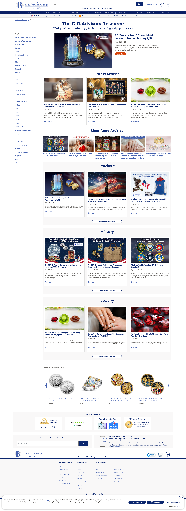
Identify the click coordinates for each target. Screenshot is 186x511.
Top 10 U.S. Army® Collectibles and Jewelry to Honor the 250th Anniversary (63, 266)
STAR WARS (19, 141)
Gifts (19, 12)
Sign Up (83, 443)
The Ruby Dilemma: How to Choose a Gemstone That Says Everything (149, 335)
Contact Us (62, 477)
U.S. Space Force (21, 127)
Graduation (18, 69)
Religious (18, 156)
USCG (17, 123)
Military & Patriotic (125, 12)
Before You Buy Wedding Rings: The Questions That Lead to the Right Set (106, 335)
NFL (130, 16)
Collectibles (99, 478)
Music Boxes (117, 475)
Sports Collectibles (119, 466)
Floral (17, 58)
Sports (17, 159)
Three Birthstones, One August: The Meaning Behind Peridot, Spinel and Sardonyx (148, 105)
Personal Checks (71, 16)
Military (17, 105)
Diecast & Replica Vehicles (101, 16)
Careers (79, 469)
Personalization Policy (65, 474)
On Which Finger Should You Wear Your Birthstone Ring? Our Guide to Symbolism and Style (133, 155)
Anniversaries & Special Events (25, 37)
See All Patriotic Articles (107, 221)
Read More (120, 54)
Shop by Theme (118, 482)
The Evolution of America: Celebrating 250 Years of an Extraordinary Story (107, 200)
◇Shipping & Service (64, 483)
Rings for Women (118, 472)
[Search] (139, 4)
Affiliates (80, 475)
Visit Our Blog (81, 488)
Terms (163, 445)
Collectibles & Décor (54, 12)
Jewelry (17, 98)
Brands (17, 48)
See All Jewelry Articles (107, 356)
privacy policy (48, 500)
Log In (161, 6)
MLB (136, 16)
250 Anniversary (40, 16)
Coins (88, 12)
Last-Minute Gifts (21, 101)
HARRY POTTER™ (120, 16)
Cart (168, 6)
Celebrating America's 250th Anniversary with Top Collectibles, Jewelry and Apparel (148, 200)
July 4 (17, 87)
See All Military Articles (107, 290)
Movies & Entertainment (146, 12)
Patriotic (18, 149)
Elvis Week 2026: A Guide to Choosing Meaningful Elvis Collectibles (106, 105)
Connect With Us (82, 482)
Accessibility (62, 480)
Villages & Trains (74, 12)
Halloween (85, 16)
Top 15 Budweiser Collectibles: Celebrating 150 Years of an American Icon (107, 155)
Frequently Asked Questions (63, 470)
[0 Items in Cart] (168, 3)
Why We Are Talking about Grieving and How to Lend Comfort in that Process (62, 105)
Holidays (18, 72)
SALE (151, 16)
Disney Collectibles (119, 469)
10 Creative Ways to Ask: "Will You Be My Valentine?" (80, 154)
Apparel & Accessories (104, 12)
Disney (143, 16)
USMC (17, 108)
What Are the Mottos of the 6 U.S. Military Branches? (54, 154)
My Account (62, 466)
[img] (168, 454)
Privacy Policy (118, 446)
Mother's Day (19, 91)
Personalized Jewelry (101, 482)
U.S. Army (18, 112)
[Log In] (162, 3)
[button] (151, 455)
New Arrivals (165, 12)
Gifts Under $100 (56, 16)
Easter (18, 80)
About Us (80, 466)
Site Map (80, 478)
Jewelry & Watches (34, 12)
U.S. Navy (18, 116)
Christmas (19, 76)
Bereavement (19, 44)
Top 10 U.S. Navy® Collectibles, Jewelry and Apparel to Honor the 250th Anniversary (105, 266)
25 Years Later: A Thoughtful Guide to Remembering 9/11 (134, 37)
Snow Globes (99, 466)
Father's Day (19, 83)
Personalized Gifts (21, 152)
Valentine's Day (20, 94)
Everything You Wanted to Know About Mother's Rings (158, 154)
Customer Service (151, 4)
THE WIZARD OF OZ (21, 145)
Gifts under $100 (20, 65)
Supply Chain (81, 485)
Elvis (17, 138)
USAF (17, 119)
